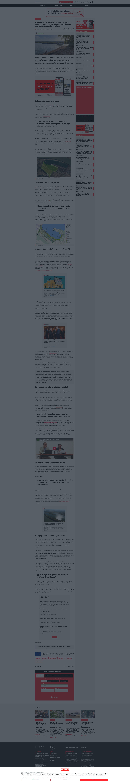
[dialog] (65, 774)
